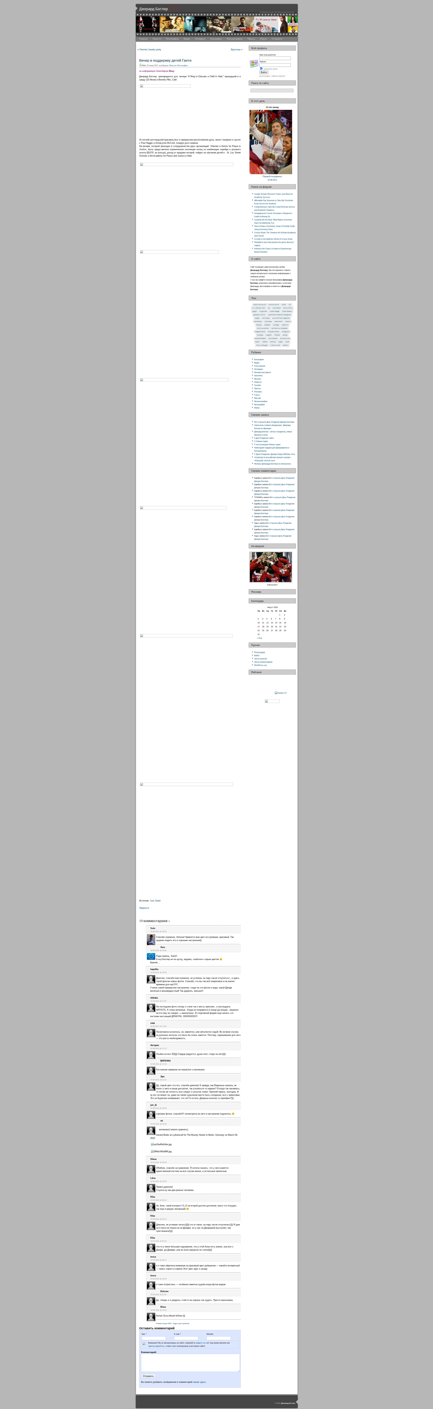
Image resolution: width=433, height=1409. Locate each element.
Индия (257, 318)
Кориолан (268, 321)
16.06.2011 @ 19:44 (158, 1124)
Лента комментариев (263, 662)
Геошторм (263, 311)
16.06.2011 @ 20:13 (158, 1219)
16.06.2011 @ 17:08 (158, 1026)
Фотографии (172, 39)
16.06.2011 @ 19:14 (158, 1080)
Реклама (260, 335)
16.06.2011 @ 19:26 (158, 1108)
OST (290, 304)
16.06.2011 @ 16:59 (158, 972)
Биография (216, 39)
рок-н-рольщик (262, 345)
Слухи (257, 395)
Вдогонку (236, 49)
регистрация (264, 76)
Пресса (251, 39)
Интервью (200, 39)
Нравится (144, 908)
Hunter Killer (274, 304)
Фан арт (257, 398)
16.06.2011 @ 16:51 (158, 931)
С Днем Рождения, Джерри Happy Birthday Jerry (274, 454)
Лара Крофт (279, 321)
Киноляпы (258, 321)
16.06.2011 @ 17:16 (158, 1064)
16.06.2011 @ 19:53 (158, 1162)
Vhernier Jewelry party (150, 49)
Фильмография (234, 39)
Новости (157, 39)
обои (287, 342)
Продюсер (286, 332)
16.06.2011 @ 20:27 (158, 1260)
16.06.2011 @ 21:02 (158, 1294)
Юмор (257, 342)
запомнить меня (270, 69)
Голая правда (274, 311)
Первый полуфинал (272, 176)
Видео (187, 39)
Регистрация (259, 652)
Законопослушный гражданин (279, 315)
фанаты (285, 345)
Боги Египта (287, 308)
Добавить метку (259, 315)
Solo (152, 928)
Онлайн (257, 385)
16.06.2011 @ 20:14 (158, 1241)
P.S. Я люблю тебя (258, 308)
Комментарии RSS (164, 1323)
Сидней (268, 335)
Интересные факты (262, 372)
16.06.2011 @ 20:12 (158, 1200)
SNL (269, 308)
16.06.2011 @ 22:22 (158, 1310)
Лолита (288, 321)
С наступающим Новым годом (267, 444)
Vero (162, 947)
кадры (280, 342)
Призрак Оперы (273, 332)
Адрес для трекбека (181, 1323)
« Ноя (259, 638)
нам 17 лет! (174, 8)
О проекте (277, 39)
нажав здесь (199, 1382)
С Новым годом (261, 441)
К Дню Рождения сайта (264, 438)
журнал (273, 342)
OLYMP (284, 304)
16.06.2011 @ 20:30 (158, 1279)
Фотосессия (285, 338)
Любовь (259, 325)
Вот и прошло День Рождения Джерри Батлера (274, 422)
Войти (256, 655)
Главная (143, 39)
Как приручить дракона (281, 318)
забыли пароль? (278, 76)
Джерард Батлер (153, 9)
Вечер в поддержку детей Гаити (165, 60)
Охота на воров (263, 328)
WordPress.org (260, 665)
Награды (276, 325)
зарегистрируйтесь (156, 1346)
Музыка (257, 379)
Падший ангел (260, 332)
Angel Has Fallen (259, 304)
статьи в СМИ (275, 345)
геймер (265, 342)
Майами (267, 325)
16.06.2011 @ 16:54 (158, 950)
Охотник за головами (279, 328)
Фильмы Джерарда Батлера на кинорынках (272, 464)
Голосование (287, 311)
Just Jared (155, 900)
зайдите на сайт (202, 1343)
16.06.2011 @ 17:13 (158, 1048)
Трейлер (277, 335)
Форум (263, 39)
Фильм (285, 335)
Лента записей (260, 659)
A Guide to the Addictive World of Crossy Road (273, 239)
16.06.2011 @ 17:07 (158, 1001)
